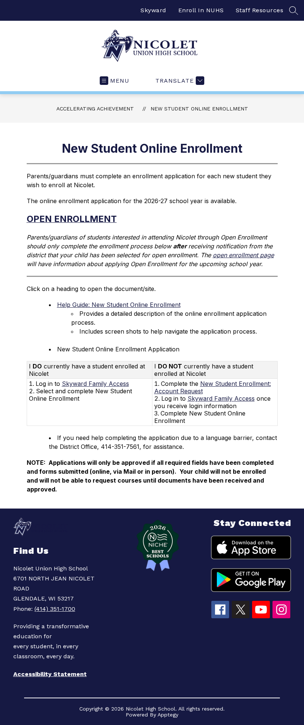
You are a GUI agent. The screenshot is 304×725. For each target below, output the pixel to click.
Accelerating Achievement (95, 109)
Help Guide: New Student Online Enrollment (119, 304)
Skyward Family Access (95, 383)
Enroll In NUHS (201, 10)
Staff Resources (260, 10)
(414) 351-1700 (54, 608)
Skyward (153, 10)
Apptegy (168, 715)
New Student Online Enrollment (199, 109)
